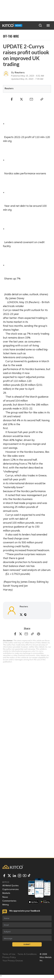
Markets (6, 893)
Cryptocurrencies (10, 889)
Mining (5, 904)
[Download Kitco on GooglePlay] (45, 902)
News (5, 897)
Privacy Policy (9, 957)
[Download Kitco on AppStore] (33, 902)
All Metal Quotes (10, 885)
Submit (26, 944)
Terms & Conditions (27, 954)
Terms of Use (8, 954)
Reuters (20, 72)
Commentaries (9, 900)
